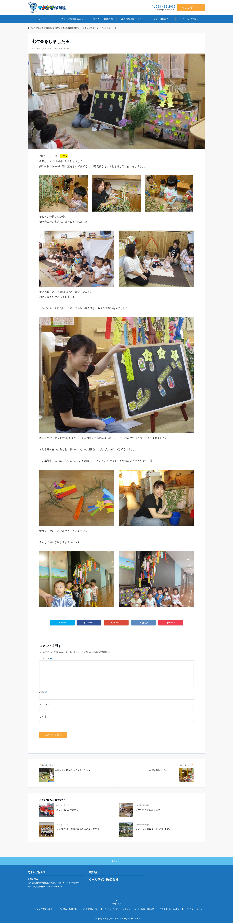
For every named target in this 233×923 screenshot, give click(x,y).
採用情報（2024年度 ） (170, 909)
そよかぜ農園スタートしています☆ (153, 829)
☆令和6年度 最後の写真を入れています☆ (78, 829)
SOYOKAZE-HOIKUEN (59, 49)
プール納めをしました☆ (148, 809)
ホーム (42, 19)
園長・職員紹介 (161, 19)
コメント (45, 658)
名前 (43, 692)
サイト (43, 716)
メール (44, 704)
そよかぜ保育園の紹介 (72, 19)
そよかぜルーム (191, 7)
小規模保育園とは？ (131, 19)
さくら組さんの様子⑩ (67, 809)
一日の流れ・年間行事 (102, 19)
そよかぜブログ (190, 19)
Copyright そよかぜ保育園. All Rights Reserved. (117, 918)
